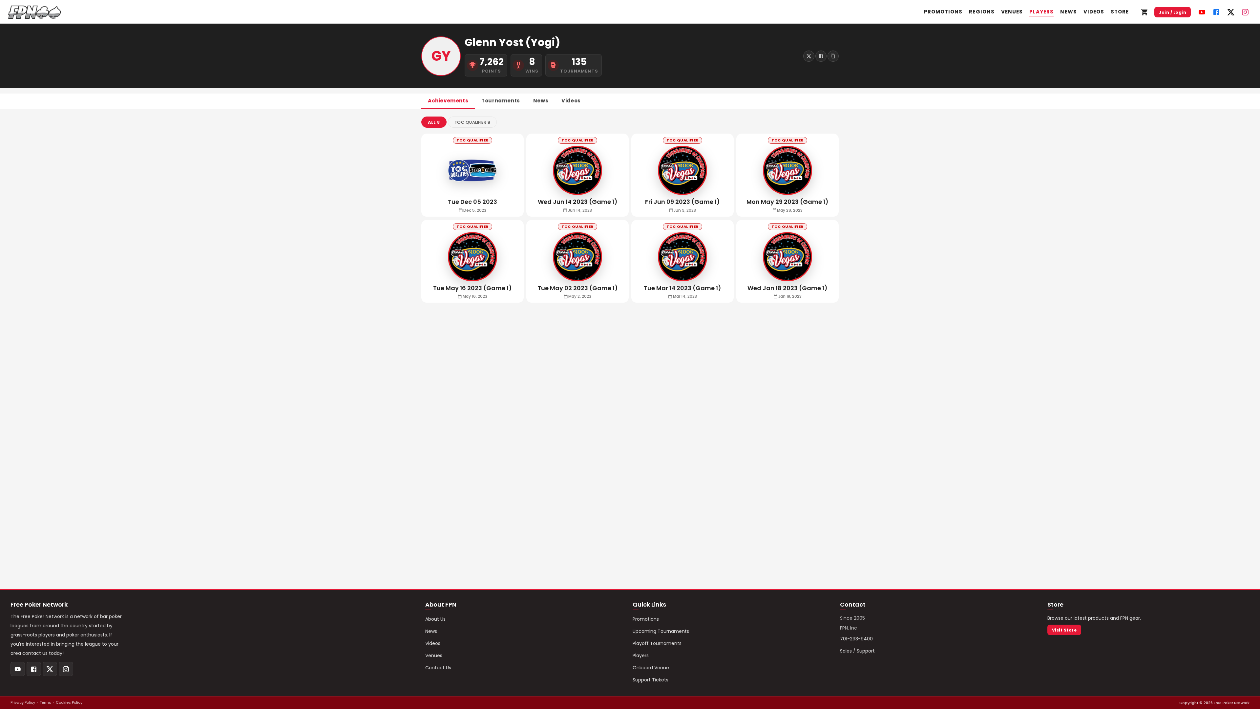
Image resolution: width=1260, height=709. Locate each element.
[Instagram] (1245, 12)
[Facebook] (1216, 12)
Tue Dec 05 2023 (472, 202)
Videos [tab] (571, 100)
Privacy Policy (22, 702)
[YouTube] (1201, 12)
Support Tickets (650, 680)
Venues (1012, 11)
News (1068, 11)
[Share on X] (808, 56)
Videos (1093, 11)
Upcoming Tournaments (661, 631)
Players (1041, 11)
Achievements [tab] (448, 100)
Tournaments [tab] (500, 100)
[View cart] (1144, 12)
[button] (434, 122)
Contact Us (438, 667)
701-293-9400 (856, 638)
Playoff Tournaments (657, 643)
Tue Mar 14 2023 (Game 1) (682, 288)
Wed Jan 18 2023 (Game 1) (787, 288)
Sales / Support (857, 651)
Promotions (943, 11)
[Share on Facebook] (821, 56)
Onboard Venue (651, 667)
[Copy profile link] (833, 56)
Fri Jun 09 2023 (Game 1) (682, 202)
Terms (45, 702)
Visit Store (1064, 630)
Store (1120, 11)
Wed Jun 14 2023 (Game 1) (578, 202)
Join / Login (1172, 12)
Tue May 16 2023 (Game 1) (472, 288)
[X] (1230, 12)
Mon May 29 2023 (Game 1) (787, 202)
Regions (981, 11)
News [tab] (540, 100)
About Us (435, 619)
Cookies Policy (69, 702)
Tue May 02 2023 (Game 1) (577, 288)
